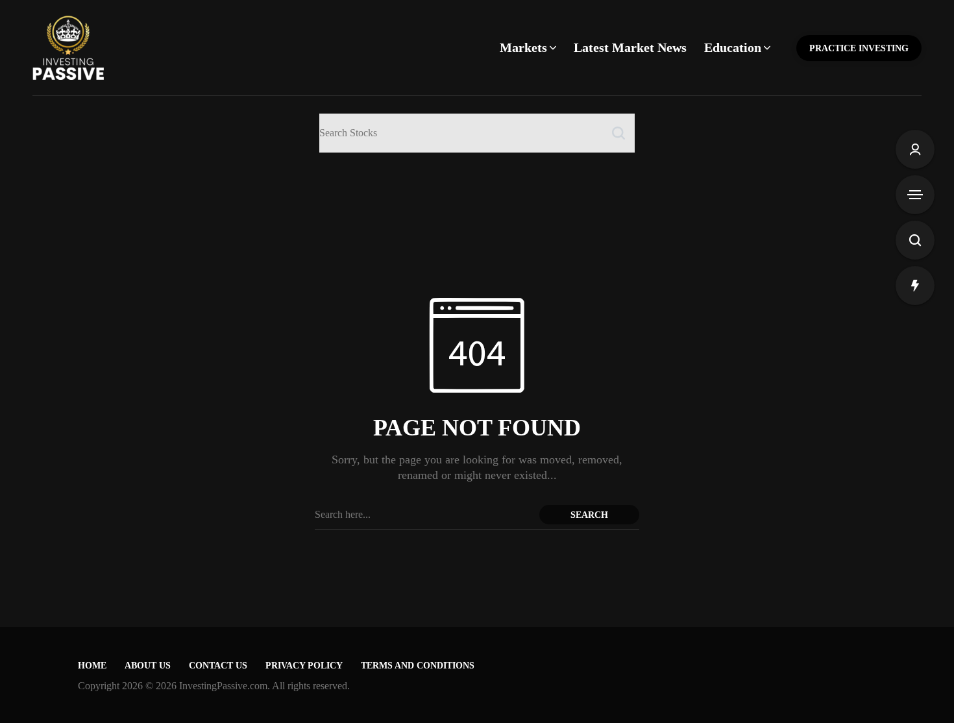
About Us (148, 665)
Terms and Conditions (417, 665)
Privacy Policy (304, 665)
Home (92, 665)
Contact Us (218, 665)
